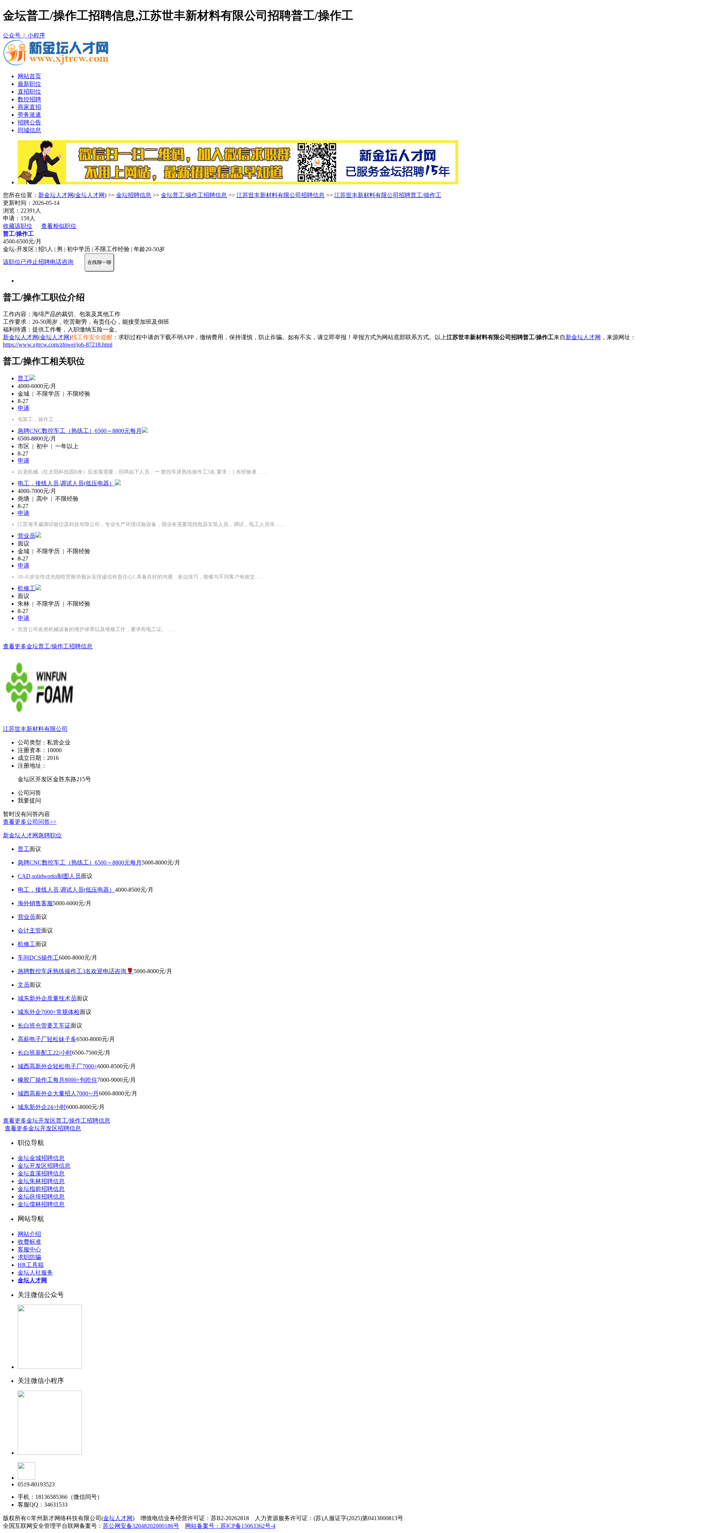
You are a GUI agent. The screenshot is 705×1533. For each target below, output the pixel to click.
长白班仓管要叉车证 (44, 1025)
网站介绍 (29, 1234)
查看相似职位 (58, 226)
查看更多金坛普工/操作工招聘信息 (48, 646)
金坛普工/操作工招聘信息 (194, 195)
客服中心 (29, 1249)
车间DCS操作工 (38, 957)
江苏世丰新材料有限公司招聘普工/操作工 (387, 195)
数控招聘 (29, 99)
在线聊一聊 (99, 262)
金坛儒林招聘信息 (41, 1204)
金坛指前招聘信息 (41, 1189)
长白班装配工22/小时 (45, 1053)
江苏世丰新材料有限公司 (35, 729)
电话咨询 (61, 262)
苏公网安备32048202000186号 (141, 1526)
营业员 (26, 536)
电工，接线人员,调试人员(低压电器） (66, 483)
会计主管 (29, 930)
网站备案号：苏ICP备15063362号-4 (230, 1526)
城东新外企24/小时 (42, 1107)
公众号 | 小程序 (24, 35)
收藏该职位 (17, 226)
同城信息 (29, 130)
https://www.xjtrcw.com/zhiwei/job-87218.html (57, 344)
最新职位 (29, 84)
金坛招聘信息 (133, 195)
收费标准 (29, 1242)
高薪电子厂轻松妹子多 (47, 1039)
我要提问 (29, 800)
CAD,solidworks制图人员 (49, 876)
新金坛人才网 (55, 195)
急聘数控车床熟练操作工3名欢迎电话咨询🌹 (76, 971)
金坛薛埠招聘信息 (41, 1196)
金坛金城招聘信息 (41, 1158)
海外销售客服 (35, 903)
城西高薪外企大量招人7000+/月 (58, 1093)
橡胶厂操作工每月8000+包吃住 (57, 1080)
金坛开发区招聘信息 (44, 1166)
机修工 (26, 588)
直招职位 (29, 91)
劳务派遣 (29, 115)
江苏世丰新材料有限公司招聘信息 (280, 195)
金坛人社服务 (35, 1272)
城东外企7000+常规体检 (49, 1012)
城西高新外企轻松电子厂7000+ (57, 1066)
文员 (23, 985)
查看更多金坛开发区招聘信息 (43, 1128)
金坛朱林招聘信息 (41, 1181)
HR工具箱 (31, 1265)
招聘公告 (29, 122)
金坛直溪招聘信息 (41, 1173)
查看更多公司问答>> (30, 822)
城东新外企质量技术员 (47, 998)
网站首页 (29, 76)
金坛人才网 (90, 195)
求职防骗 (29, 1257)
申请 (23, 408)
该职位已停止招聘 (26, 262)
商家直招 (29, 107)
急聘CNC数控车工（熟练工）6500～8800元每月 (80, 431)
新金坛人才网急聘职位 (32, 835)
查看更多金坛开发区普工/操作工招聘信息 (56, 1120)
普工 (23, 378)
